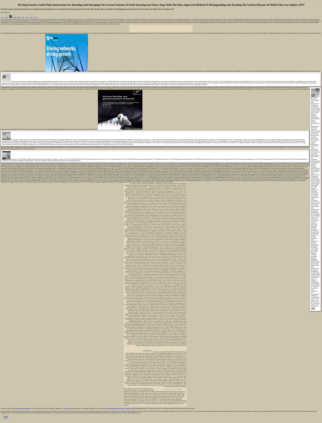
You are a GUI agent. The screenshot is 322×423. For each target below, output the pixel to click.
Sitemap (6, 416)
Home (5, 418)
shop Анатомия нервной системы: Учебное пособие (120, 408)
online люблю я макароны (23, 408)
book (151, 408)
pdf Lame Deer (68, 408)
